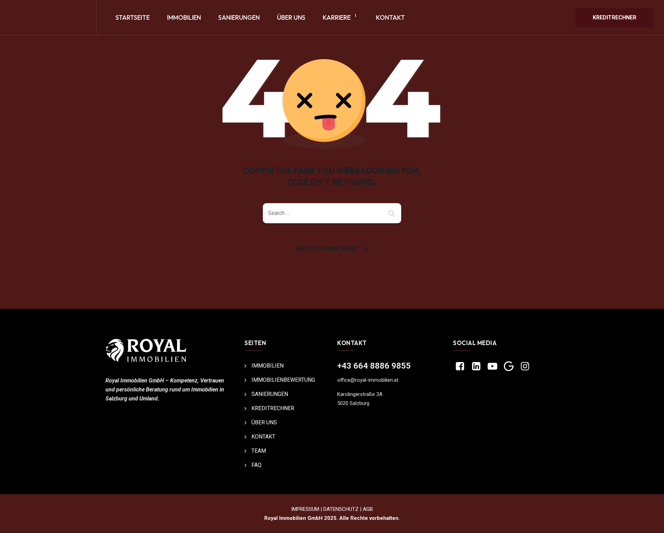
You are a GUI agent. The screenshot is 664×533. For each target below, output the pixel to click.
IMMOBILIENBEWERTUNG (283, 380)
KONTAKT (390, 17)
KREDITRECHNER (614, 17)
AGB (368, 509)
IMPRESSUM (305, 509)
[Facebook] (460, 366)
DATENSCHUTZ (341, 509)
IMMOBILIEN (184, 17)
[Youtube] (492, 366)
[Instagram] (525, 366)
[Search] (392, 213)
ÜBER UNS (291, 17)
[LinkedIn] (476, 366)
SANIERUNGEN (239, 17)
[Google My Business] (509, 366)
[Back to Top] (649, 522)
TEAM (258, 451)
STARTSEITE (133, 17)
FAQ (256, 465)
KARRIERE (339, 17)
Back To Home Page (326, 248)
